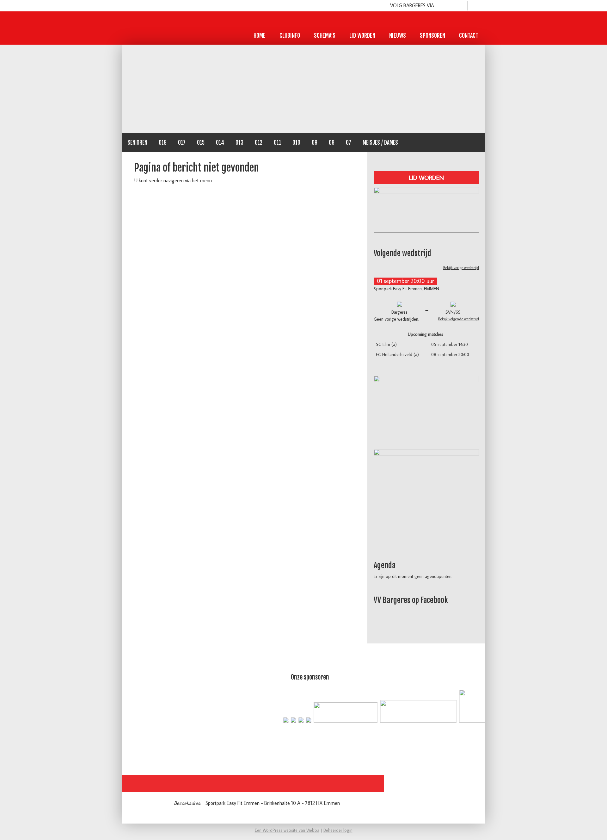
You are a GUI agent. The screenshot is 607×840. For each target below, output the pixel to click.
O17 (182, 142)
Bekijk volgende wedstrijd (458, 319)
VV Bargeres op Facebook (411, 600)
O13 (239, 142)
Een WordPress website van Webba (287, 830)
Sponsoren (432, 35)
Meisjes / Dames (380, 142)
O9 (314, 142)
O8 (331, 142)
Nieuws (397, 35)
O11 (277, 142)
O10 (296, 142)
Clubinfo (289, 35)
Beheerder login (338, 830)
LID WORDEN (426, 177)
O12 (258, 142)
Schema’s (324, 35)
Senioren (137, 142)
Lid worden (362, 35)
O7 (348, 142)
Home (260, 35)
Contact (468, 35)
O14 (220, 142)
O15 (201, 142)
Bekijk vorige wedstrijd (461, 267)
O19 (163, 142)
